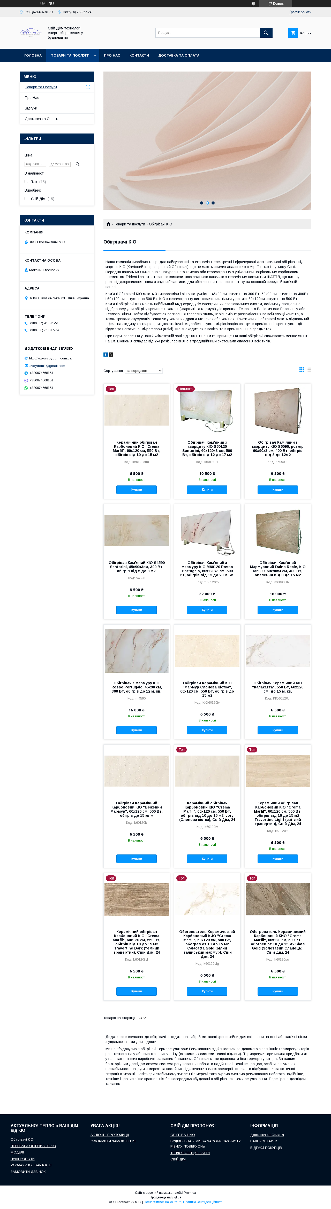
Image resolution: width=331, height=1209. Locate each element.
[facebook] (105, 355)
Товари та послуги (70, 55)
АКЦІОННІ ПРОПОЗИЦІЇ (110, 1135)
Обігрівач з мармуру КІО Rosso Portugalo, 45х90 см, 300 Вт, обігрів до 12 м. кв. (136, 687)
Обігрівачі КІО (22, 1139)
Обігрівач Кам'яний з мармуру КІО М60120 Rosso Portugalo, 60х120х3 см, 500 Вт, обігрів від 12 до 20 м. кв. (207, 569)
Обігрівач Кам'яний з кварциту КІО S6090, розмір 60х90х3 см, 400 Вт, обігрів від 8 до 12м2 (278, 448)
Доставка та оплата (178, 55)
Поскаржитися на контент (162, 1202)
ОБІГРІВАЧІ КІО (182, 1135)
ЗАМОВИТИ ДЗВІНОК (28, 1172)
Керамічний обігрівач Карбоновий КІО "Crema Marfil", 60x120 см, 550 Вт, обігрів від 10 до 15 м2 (136, 448)
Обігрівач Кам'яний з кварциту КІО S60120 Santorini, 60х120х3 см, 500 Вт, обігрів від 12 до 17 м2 (207, 448)
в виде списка (309, 370)
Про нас (112, 55)
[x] (111, 355)
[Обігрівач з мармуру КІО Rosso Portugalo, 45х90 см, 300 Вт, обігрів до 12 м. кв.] (137, 650)
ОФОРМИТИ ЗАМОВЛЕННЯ (113, 1141)
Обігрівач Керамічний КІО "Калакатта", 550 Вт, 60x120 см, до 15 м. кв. (277, 687)
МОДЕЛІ (17, 1152)
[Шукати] (266, 33)
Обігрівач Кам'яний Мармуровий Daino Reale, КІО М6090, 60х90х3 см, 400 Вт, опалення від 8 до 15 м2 (278, 569)
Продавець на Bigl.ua (165, 1197)
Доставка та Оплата (42, 119)
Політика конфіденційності (202, 1202)
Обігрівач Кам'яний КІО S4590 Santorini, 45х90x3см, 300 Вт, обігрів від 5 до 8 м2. (137, 567)
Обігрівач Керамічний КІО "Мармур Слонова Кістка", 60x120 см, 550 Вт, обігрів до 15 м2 (207, 689)
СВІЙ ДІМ (178, 1159)
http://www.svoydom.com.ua (50, 358)
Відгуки (31, 108)
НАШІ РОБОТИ (23, 1159)
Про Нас (32, 98)
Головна (33, 55)
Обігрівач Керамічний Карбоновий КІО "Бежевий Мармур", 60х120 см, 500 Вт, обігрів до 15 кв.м (136, 809)
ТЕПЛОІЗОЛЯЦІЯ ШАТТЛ (190, 1153)
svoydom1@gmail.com (47, 365)
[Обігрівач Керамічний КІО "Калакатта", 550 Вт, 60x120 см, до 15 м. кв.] (278, 650)
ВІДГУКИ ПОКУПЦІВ (266, 1148)
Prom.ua (190, 1193)
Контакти (139, 55)
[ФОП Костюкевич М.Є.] (31, 42)
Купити (136, 489)
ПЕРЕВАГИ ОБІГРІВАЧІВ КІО (33, 1146)
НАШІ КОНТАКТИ (263, 1141)
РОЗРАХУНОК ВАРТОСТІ (31, 1165)
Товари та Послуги (41, 87)
